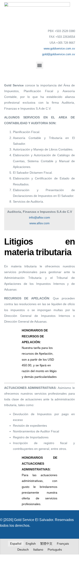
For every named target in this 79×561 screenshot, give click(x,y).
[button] (39, 65)
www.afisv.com (39, 223)
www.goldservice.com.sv (59, 48)
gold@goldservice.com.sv (58, 54)
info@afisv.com (39, 217)
